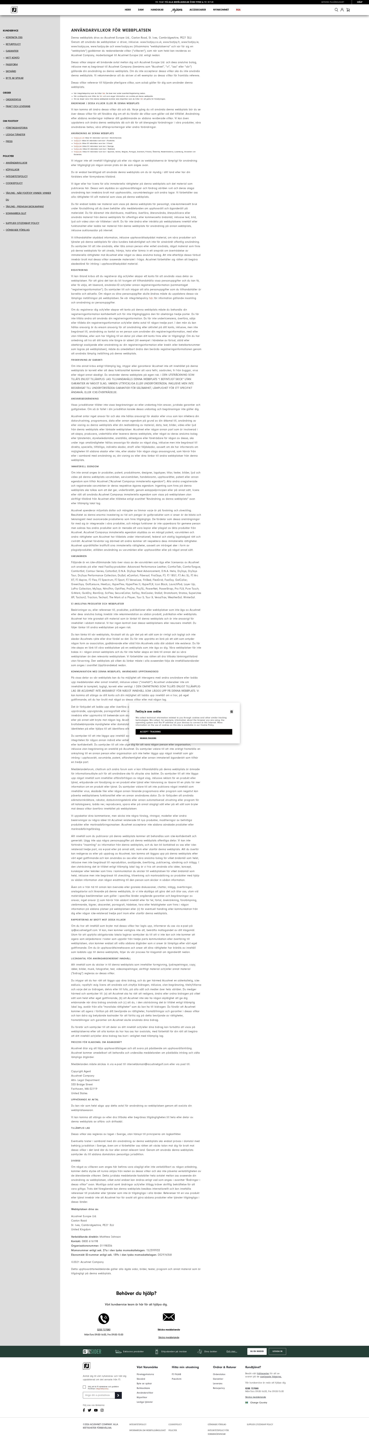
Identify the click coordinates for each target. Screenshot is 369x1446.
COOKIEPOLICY (14, 183)
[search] (336, 9)
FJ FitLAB (176, 1374)
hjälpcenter (263, 1373)
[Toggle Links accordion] (147, 1367)
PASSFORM (12, 64)
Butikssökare (143, 1388)
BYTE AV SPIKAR (14, 78)
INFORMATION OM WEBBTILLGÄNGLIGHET (147, 1430)
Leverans (218, 1383)
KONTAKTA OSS (14, 37)
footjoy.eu (78, 152)
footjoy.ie (77, 143)
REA (238, 9)
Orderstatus (219, 1374)
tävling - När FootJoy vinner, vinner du (28, 196)
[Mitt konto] (342, 9)
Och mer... (231, 1351)
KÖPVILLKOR (12, 169)
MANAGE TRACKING (148, 738)
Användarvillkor (145, 1392)
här (103, 93)
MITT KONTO (12, 57)
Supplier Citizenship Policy (22, 223)
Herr (128, 9)
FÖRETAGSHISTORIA (17, 127)
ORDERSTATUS (13, 99)
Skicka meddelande (168, 1337)
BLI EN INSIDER (257, 1351)
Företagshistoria (145, 1374)
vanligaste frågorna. (271, 1376)
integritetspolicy (101, 1389)
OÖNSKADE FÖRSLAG (18, 229)
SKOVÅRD (11, 71)
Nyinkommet (221, 9)
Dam (141, 9)
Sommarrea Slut (16, 213)
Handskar (157, 9)
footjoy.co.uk (79, 138)
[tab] (348, 9)
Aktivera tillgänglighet (332, 2)
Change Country (258, 1402)
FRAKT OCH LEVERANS (18, 106)
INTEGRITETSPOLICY (17, 176)
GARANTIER (12, 50)
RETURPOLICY (13, 44)
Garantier (218, 1379)
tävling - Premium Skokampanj (25, 206)
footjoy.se (78, 146)
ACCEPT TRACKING (150, 731)
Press (9, 141)
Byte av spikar (144, 1383)
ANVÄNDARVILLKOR (16, 162)
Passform (176, 1379)
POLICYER (173, 1430)
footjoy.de (78, 149)
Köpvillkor (142, 1397)
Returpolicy (219, 1388)
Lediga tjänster (15, 134)
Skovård (141, 1379)
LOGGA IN (277, 1351)
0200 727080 (103, 1329)
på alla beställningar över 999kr (178, 2)
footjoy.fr (77, 141)
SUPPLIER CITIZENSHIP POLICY (260, 1424)
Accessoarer (198, 9)
